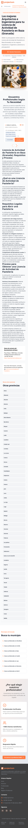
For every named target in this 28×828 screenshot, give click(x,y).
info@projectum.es (8, 797)
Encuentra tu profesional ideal (13, 757)
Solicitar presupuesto (20, 139)
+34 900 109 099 (7, 800)
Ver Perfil (10, 139)
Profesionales (7, 6)
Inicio (2, 781)
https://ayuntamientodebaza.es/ (13, 358)
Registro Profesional (6, 790)
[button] (16, 145)
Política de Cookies (3, 823)
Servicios (3, 783)
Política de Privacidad (11, 823)
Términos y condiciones (21, 823)
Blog (2, 788)
